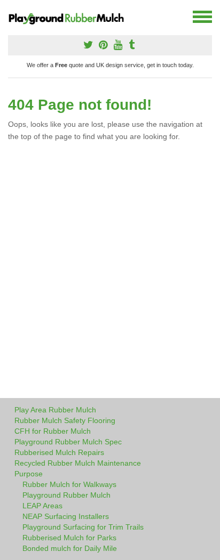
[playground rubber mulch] (70, 17)
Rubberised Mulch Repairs (59, 452)
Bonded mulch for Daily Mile (69, 548)
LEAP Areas (42, 505)
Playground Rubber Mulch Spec (68, 441)
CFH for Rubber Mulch (52, 431)
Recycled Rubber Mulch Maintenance (77, 463)
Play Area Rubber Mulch (55, 409)
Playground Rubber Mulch (66, 495)
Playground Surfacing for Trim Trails (83, 527)
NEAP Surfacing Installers (65, 516)
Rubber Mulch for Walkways (69, 484)
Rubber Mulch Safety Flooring (64, 420)
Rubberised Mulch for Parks (69, 537)
